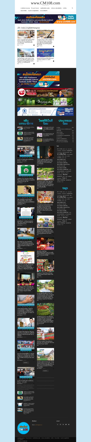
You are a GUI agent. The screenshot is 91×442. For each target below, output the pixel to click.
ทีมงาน (38, 46)
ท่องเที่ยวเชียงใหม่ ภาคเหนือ (45, 8)
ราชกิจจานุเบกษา (63, 172)
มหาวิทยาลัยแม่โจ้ (68, 171)
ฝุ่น (65, 157)
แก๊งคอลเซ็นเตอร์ (59, 178)
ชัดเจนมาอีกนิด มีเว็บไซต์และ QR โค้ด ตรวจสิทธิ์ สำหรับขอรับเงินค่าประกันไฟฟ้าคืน (48, 134)
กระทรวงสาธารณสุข (66, 152)
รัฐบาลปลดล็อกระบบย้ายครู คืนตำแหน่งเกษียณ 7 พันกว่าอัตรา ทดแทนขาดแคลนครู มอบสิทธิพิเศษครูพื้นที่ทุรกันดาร (25, 201)
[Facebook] (58, 424)
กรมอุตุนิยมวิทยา (69, 150)
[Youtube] (69, 424)
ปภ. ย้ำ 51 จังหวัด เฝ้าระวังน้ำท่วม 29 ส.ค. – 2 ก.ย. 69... (25, 160)
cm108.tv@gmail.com (38, 424)
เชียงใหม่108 (59, 176)
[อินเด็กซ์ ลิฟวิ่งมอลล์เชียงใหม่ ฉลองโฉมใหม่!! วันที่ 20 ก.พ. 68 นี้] (45, 53)
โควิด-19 (64, 178)
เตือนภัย (64, 176)
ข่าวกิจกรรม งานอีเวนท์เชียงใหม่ (56, 8)
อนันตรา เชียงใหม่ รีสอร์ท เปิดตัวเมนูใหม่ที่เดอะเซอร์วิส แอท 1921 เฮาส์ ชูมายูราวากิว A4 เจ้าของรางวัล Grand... (45, 161)
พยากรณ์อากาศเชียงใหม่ (62, 169)
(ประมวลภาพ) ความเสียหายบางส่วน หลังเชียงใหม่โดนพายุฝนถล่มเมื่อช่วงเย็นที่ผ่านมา (48, 140)
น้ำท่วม (63, 156)
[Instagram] (60, 424)
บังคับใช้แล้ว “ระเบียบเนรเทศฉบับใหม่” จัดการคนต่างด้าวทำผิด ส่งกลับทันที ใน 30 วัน (25, 222)
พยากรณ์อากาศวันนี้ (61, 167)
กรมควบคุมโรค (59, 150)
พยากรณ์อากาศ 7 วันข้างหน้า (61, 161)
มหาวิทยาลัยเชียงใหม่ (61, 171)
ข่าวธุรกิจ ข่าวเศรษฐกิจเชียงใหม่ (33, 10)
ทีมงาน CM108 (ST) (20, 162)
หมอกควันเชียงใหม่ (59, 174)
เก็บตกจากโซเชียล (24, 10)
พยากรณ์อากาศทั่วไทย (62, 162)
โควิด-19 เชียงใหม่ (61, 180)
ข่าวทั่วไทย (64, 8)
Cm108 (60, 149)
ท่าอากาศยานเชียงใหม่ (69, 154)
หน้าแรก (18, 26)
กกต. (66, 191)
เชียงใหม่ (65, 174)
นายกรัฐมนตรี (59, 156)
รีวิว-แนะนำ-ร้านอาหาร (35, 8)
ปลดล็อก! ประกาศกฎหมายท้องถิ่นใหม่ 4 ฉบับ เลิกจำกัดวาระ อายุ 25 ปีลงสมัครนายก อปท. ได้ (28, 133)
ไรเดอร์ (62, 181)
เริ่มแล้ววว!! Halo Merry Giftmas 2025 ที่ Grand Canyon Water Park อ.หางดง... (45, 274)
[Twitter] (66, 424)
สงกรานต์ (67, 172)
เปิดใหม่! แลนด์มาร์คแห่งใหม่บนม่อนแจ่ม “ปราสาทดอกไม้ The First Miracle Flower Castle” (45, 343)
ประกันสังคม (59, 157)
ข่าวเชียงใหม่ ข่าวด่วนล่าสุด (25, 8)
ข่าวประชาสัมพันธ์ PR (43, 10)
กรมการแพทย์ (69, 191)
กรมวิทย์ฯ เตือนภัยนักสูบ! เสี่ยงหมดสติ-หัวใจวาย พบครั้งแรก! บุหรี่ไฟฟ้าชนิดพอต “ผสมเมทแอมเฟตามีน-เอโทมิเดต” (25, 333)
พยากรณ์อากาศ (61, 159)
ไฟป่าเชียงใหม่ (59, 181)
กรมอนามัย (64, 150)
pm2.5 (64, 148)
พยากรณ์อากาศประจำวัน (63, 164)
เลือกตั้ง (66, 176)
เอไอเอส (69, 176)
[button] (72, 8)
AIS (58, 148)
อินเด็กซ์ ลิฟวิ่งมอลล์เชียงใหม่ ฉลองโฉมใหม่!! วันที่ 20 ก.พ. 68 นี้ (45, 59)
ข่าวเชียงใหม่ (61, 154)
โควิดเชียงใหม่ (68, 180)
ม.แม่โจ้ (70, 169)
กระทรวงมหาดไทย (59, 152)
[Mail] (63, 424)
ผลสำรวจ (63, 157)
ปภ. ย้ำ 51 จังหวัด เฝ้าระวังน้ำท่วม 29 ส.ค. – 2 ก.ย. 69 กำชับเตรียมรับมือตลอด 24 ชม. (45, 376)
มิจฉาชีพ (58, 172)
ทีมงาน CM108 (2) (39, 212)
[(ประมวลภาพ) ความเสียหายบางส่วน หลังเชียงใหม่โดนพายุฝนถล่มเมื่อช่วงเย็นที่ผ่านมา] (39, 140)
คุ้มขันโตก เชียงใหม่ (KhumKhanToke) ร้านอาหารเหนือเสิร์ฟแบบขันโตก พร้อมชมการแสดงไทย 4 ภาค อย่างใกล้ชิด (45, 253)
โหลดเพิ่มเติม (25, 362)
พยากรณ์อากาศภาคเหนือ (61, 166)
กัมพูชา (71, 152)
